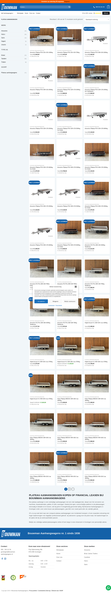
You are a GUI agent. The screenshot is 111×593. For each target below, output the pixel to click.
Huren (26, 13)
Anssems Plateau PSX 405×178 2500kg (41, 206)
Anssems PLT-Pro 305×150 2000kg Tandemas (95, 245)
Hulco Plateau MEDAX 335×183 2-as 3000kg (95, 399)
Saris (3, 38)
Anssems (4, 31)
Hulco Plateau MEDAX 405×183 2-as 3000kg (95, 438)
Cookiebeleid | (42, 590)
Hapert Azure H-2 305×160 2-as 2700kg (41, 361)
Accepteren (41, 301)
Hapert (3, 41)
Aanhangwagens (8, 13)
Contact (38, 13)
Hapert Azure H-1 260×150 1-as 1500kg (96, 322)
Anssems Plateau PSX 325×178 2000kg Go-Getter (68, 90)
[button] (76, 287)
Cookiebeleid (51, 305)
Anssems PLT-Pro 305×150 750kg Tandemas (94, 284)
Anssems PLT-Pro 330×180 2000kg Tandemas (40, 323)
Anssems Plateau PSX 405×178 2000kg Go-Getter (96, 168)
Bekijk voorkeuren (69, 301)
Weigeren (55, 301)
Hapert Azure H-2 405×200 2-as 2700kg (41, 398)
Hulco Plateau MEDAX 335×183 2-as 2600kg (67, 399)
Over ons (32, 13)
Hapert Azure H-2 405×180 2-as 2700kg (96, 361)
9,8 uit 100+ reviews (87, 13)
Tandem (3, 58)
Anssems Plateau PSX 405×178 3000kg (41, 245)
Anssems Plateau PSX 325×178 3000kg (96, 128)
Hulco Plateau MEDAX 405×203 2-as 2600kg (40, 477)
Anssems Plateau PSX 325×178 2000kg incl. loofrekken (96, 90)
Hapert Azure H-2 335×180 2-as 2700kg (68, 361)
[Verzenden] (69, 6)
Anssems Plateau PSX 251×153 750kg (68, 52)
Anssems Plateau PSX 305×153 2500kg (41, 89)
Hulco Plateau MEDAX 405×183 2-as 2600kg (67, 438)
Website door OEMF (57, 590)
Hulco (3, 34)
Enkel (3, 55)
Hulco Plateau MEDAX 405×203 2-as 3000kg (67, 477)
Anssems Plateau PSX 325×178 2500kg (41, 128)
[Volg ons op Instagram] (5, 559)
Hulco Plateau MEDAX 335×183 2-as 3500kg (40, 438)
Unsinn (3, 45)
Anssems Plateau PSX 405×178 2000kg (68, 167)
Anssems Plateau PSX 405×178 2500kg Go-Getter (96, 207)
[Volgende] (72, 489)
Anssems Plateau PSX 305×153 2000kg (96, 52)
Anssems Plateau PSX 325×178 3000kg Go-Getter (41, 168)
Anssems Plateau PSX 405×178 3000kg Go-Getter (68, 245)
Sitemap (48, 590)
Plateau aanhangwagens (9, 72)
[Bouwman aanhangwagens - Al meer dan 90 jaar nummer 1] (9, 7)
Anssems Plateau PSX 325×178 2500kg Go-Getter (68, 129)
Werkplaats (20, 13)
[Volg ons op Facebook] (2, 559)
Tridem (3, 62)
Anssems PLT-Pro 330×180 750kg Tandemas (67, 323)
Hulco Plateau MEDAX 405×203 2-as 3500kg (95, 477)
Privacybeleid (59, 305)
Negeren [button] (67, 1)
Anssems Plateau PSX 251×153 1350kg (41, 52)
